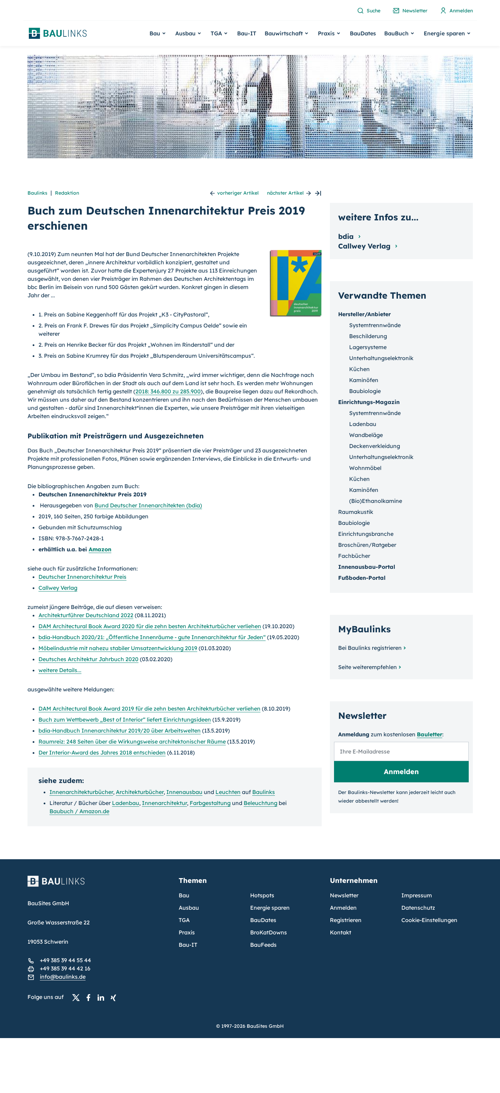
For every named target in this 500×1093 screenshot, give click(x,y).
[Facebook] (90, 997)
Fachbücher (354, 555)
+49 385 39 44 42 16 (65, 968)
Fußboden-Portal (362, 577)
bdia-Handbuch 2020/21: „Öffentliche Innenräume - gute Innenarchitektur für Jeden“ (152, 637)
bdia (347, 236)
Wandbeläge (366, 435)
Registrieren (346, 920)
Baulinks (37, 193)
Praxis (187, 932)
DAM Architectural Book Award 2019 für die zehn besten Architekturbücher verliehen (149, 708)
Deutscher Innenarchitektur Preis (82, 576)
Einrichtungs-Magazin (369, 402)
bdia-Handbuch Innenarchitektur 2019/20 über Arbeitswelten (119, 730)
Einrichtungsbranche (365, 533)
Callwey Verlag (57, 587)
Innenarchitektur (164, 802)
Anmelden (343, 907)
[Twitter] (78, 997)
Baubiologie (365, 391)
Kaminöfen (363, 380)
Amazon (100, 549)
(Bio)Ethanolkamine (375, 500)
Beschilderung (368, 336)
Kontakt (340, 932)
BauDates (363, 33)
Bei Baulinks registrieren (370, 647)
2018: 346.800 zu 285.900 (168, 391)
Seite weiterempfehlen (367, 667)
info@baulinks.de (63, 976)
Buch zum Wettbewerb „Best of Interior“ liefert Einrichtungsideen (124, 719)
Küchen (359, 369)
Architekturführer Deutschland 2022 (85, 615)
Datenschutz (418, 907)
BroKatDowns (268, 932)
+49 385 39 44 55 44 (65, 960)
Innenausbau (184, 792)
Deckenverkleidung (374, 445)
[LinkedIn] (103, 997)
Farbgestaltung (210, 802)
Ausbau (189, 907)
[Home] (98, 885)
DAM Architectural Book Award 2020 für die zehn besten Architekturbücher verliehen (149, 626)
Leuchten (228, 792)
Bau (184, 895)
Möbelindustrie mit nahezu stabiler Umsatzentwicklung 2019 (117, 648)
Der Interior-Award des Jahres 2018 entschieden (102, 752)
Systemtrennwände (375, 325)
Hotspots (262, 895)
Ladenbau (125, 802)
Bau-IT (246, 33)
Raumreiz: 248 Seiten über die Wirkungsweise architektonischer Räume (132, 741)
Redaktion (67, 193)
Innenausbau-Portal (366, 566)
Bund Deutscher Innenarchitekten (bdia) (148, 505)
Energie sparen (270, 907)
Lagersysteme (368, 347)
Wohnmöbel (365, 467)
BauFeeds (263, 944)
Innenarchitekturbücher (81, 792)
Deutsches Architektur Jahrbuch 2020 (88, 659)
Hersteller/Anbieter (364, 314)
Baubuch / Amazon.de (79, 811)
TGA (184, 920)
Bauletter (429, 734)
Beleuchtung (260, 802)
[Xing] (115, 997)
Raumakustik (355, 511)
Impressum (416, 895)
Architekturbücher (140, 792)
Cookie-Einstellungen (429, 920)
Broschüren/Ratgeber (367, 544)
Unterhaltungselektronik (381, 358)
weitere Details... (59, 670)
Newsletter (344, 895)
